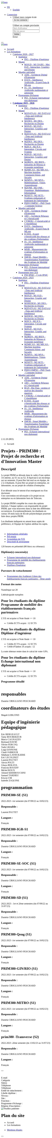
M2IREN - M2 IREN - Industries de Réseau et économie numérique (34, 164)
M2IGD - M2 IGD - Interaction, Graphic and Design (35, 331)
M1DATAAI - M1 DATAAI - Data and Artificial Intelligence (37, 116)
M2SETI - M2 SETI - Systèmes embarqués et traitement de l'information (36, 198)
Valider (16, 34)
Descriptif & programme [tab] (18, 541)
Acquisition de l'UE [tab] (16, 539)
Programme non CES (28, 272)
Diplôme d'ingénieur (16, 565)
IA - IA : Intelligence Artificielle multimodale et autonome (36, 90)
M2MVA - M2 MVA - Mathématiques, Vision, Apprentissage (35, 182)
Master (21, 62)
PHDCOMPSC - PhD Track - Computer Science (37, 204)
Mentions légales (14, 1130)
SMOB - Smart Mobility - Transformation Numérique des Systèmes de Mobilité (36, 259)
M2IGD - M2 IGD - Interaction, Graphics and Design (35, 157)
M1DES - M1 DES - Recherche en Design (34, 122)
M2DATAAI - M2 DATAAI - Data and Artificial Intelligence (37, 136)
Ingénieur (22, 57)
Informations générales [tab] (17, 534)
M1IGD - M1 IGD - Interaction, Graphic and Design (35, 298)
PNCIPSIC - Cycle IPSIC (36, 275)
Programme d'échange (28, 95)
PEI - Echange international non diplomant (36, 99)
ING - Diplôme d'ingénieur (36, 59)
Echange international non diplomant (23, 557)
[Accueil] (4, 2)
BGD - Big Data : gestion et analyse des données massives (37, 390)
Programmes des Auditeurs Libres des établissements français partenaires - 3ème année (29, 577)
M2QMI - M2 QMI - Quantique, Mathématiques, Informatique (36, 190)
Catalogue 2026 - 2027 (23, 54)
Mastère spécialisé (26, 72)
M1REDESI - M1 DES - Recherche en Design (35, 304)
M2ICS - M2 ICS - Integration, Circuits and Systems (35, 149)
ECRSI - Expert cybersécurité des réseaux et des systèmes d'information (37, 236)
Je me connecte (20, 20)
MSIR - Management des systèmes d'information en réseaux (36, 252)
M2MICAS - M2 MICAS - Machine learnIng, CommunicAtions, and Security (36, 174)
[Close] (2, 1070)
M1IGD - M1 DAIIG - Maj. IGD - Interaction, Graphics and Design (37, 67)
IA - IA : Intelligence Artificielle (33, 409)
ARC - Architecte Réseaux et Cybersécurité (36, 217)
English (16, 10)
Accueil (10, 49)
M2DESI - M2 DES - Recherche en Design (34, 317)
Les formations (14, 51)
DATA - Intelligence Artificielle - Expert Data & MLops (36, 82)
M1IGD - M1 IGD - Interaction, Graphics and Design (35, 128)
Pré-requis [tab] (11, 536)
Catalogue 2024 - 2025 (23, 277)
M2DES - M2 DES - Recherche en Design (34, 142)
